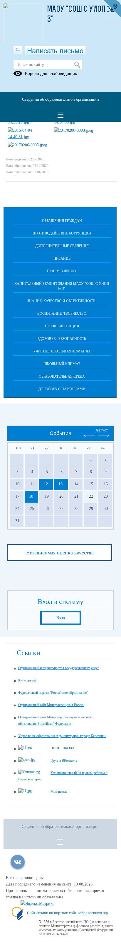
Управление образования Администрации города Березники (62, 736)
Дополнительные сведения (62, 246)
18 (31, 496)
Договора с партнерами (61, 389)
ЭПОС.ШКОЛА (63, 748)
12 (46, 484)
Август (101, 430)
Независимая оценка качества (60, 553)
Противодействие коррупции (62, 233)
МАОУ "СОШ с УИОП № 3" (81, 15)
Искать (77, 64)
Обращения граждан (62, 221)
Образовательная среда (62, 376)
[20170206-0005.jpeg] (27, 145)
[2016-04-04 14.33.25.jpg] (28, 122)
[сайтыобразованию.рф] (112, 9)
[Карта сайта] (18, 50)
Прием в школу (62, 271)
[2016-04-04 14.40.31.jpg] (28, 137)
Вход (60, 618)
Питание (61, 258)
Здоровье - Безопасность (62, 339)
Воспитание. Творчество (61, 313)
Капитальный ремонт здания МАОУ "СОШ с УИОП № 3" (61, 286)
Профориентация (62, 326)
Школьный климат (61, 364)
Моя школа (59, 791)
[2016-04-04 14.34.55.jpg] (74, 122)
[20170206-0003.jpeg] (73, 130)
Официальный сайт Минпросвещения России (51, 705)
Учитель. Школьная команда (62, 351)
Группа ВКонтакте (64, 760)
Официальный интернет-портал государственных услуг (58, 668)
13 (60, 484)
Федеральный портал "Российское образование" (53, 693)
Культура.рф (27, 680)
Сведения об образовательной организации (60, 99)
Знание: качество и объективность (61, 301)
